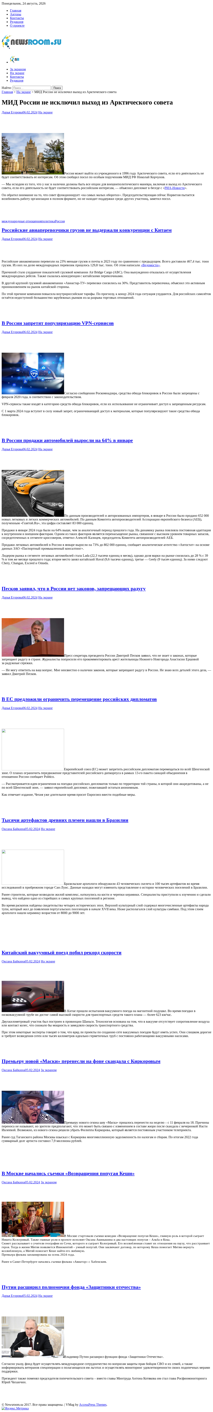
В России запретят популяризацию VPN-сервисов (58, 323)
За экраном (18, 69)
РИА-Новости (175, 188)
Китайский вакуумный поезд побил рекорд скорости (61, 952)
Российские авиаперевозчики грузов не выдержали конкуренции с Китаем (87, 230)
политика (48, 221)
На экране (17, 73)
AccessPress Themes (92, 1404)
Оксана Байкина (13, 829)
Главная (15, 10)
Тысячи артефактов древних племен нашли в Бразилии (65, 820)
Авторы (15, 14)
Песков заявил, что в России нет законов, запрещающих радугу (74, 588)
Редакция (16, 22)
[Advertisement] (106, 122)
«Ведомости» (150, 265)
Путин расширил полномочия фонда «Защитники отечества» (71, 1287)
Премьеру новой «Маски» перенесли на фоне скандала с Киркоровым (81, 1061)
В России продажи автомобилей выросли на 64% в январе (67, 440)
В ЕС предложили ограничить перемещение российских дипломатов (79, 699)
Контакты (17, 18)
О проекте (17, 25)
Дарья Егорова (12, 112)
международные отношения (21, 221)
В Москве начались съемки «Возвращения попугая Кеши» (68, 1173)
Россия (60, 221)
